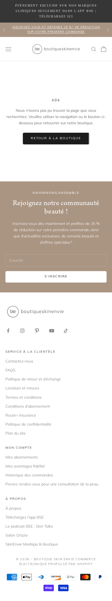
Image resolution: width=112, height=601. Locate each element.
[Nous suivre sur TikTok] (66, 330)
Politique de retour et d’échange (33, 379)
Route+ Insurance (20, 415)
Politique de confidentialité (28, 424)
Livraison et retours (22, 388)
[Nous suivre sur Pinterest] (37, 330)
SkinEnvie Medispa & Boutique (31, 544)
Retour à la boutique (56, 138)
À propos (13, 508)
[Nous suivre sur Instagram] (22, 330)
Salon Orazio (16, 535)
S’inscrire (56, 276)
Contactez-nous (19, 361)
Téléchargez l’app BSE (24, 517)
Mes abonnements (21, 457)
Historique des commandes (29, 475)
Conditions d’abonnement (27, 406)
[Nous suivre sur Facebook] (8, 330)
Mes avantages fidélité (25, 466)
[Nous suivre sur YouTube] (51, 330)
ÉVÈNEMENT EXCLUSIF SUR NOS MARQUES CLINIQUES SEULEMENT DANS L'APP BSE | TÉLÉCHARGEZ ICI (56, 11)
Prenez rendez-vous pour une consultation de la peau (51, 484)
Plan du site (15, 433)
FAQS (10, 370)
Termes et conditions (23, 397)
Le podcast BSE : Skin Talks (29, 526)
